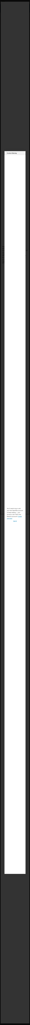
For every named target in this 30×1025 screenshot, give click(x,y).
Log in (15, 521)
